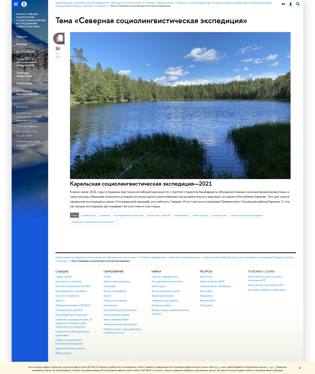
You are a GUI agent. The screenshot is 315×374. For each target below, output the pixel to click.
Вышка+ (108, 295)
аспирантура (219, 215)
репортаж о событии (159, 215)
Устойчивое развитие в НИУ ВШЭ (73, 286)
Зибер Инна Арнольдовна (28, 118)
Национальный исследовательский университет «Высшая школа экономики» (96, 257)
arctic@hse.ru (31, 126)
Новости (21, 36)
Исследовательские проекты (167, 281)
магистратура (200, 215)
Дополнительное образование (120, 309)
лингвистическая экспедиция (247, 215)
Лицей (107, 276)
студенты (105, 215)
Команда (21, 44)
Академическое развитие (165, 300)
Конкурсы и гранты (162, 305)
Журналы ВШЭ (207, 300)
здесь (217, 367)
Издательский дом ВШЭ (212, 281)
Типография (206, 290)
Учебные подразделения (153, 257)
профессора (88, 215)
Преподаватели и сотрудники (71, 290)
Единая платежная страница (70, 348)
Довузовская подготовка (117, 281)
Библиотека (206, 276)
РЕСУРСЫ (206, 271)
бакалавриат (182, 215)
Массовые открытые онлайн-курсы (266, 289)
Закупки (59, 300)
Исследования (25, 51)
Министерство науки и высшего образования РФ (265, 278)
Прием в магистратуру (115, 300)
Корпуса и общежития (67, 295)
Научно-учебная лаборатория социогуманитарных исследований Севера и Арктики (248, 257)
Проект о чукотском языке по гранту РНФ (26, 62)
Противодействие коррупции (71, 314)
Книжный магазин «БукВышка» (215, 286)
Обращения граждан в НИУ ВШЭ (72, 305)
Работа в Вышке (63, 352)
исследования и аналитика (128, 215)
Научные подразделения (165, 276)
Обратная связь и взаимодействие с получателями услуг (123, 331)
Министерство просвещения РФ (265, 284)
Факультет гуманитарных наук (185, 257)
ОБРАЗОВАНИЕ (113, 271)
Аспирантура (110, 305)
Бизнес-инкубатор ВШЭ (116, 319)
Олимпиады (110, 286)
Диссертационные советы (166, 290)
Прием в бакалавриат (115, 290)
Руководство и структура (68, 281)
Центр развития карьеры (117, 314)
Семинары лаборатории (24, 74)
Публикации (206, 305)
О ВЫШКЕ (62, 271)
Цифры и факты (63, 276)
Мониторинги (159, 286)
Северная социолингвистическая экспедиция (94, 221)
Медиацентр (206, 295)
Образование (24, 83)
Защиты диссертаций (162, 295)
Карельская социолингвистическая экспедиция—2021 (141, 183)
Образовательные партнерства (120, 324)
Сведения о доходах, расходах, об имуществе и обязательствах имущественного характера (73, 323)
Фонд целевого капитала (68, 309)
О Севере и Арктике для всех (27, 92)
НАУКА (156, 271)
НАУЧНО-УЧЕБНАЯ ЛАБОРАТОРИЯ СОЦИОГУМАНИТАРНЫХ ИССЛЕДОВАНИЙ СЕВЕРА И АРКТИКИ (31, 20)
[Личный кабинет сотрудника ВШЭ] (290, 4)
